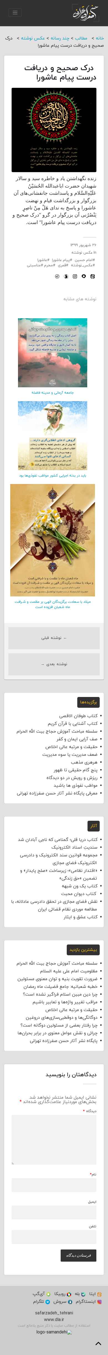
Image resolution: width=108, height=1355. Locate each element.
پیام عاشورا (61, 260)
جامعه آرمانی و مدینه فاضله (53, 392)
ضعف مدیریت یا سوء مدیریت (69, 755)
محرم (48, 265)
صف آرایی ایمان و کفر (76, 739)
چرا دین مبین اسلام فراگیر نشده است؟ (60, 994)
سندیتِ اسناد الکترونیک (74, 847)
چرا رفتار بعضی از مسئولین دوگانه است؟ (58, 1025)
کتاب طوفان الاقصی (78, 716)
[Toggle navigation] (15, 12)
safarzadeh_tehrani (54, 1313)
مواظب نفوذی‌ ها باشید (75, 786)
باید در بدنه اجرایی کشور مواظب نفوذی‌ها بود (52, 475)
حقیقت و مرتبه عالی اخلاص (71, 747)
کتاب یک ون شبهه (79, 886)
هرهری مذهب (84, 762)
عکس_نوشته (81, 265)
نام (93, 1175)
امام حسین (83, 260)
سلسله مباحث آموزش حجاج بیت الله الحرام (57, 731)
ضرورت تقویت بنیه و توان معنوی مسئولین (57, 979)
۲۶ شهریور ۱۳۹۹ (83, 245)
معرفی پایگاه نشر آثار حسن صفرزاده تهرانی (57, 793)
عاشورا (42, 260)
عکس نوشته (81, 252)
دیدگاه (89, 1111)
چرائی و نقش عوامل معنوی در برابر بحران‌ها (57, 1033)
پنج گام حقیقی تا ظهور (75, 770)
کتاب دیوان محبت (79, 894)
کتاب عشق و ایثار (80, 917)
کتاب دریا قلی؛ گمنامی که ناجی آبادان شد (57, 840)
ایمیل (92, 1202)
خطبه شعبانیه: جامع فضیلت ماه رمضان (60, 987)
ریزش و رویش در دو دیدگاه (72, 778)
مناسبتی (34, 265)
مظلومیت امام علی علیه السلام (68, 971)
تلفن (92, 1226)
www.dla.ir (54, 1320)
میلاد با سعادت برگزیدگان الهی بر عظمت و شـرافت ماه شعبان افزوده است (53, 604)
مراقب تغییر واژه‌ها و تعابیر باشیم (64, 1002)
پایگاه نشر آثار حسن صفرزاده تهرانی (63, 1041)
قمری (62, 265)
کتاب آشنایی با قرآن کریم (72, 724)
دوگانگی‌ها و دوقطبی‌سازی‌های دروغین (61, 1018)
